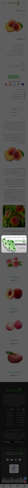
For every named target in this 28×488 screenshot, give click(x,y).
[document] (14, 244)
